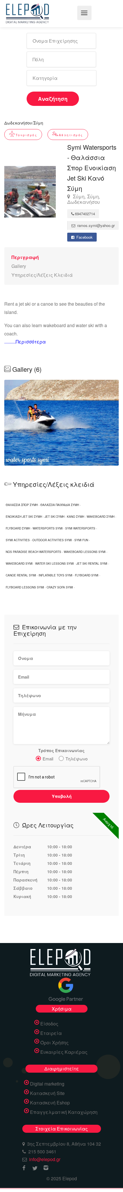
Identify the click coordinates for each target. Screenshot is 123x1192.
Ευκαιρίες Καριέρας (64, 1052)
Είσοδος (49, 1024)
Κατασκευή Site (47, 1093)
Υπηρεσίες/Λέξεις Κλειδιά (42, 275)
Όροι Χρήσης (54, 1042)
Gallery (18, 266)
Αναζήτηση (53, 98)
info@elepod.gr (44, 1159)
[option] (61, 423)
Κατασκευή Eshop (50, 1103)
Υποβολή (62, 796)
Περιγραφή (25, 257)
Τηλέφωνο (77, 759)
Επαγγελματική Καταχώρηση (64, 1112)
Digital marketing (47, 1084)
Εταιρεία (51, 1033)
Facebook (84, 237)
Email (48, 759)
